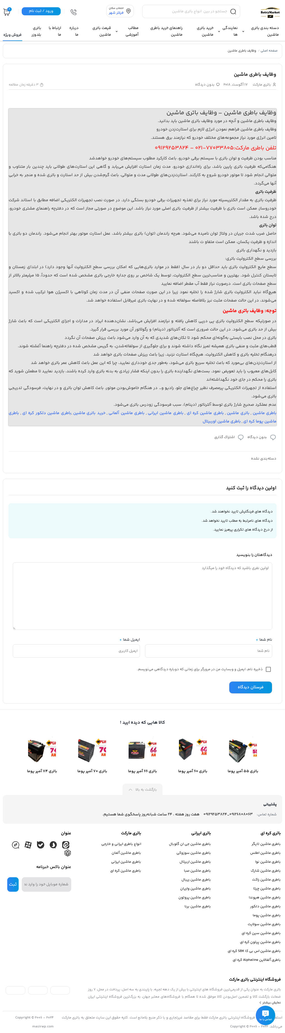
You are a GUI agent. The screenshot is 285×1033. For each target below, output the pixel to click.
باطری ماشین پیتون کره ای (260, 942)
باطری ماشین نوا (268, 862)
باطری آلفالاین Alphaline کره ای (257, 960)
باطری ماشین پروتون (194, 897)
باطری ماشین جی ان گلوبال (190, 844)
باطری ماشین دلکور (265, 906)
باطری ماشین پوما (267, 915)
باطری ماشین (264, 413)
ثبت (13, 884)
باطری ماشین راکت (266, 880)
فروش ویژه (12, 35)
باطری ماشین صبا (197, 871)
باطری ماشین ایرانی (165, 413)
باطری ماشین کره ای (205, 413)
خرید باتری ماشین (89, 413)
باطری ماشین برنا (198, 906)
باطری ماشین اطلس (265, 853)
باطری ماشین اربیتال (195, 862)
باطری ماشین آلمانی (126, 413)
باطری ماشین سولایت (264, 924)
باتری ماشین (238, 413)
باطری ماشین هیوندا (265, 897)
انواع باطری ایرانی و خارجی (121, 844)
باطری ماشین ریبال (196, 880)
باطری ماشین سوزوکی (193, 853)
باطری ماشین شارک (266, 871)
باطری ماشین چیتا (267, 888)
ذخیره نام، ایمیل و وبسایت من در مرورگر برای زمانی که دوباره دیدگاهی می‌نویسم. (200, 669)
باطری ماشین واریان (195, 888)
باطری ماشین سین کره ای (261, 933)
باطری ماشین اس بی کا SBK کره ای (254, 951)
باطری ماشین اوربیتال (222, 421)
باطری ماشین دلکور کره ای (46, 413)
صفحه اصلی (269, 51)
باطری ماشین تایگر (266, 844)
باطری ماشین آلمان (126, 853)
